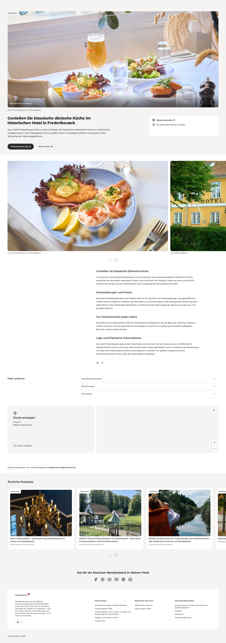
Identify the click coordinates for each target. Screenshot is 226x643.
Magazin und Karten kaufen (106, 617)
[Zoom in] (214, 442)
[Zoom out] (214, 449)
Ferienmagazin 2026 (103, 609)
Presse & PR (100, 621)
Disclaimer (179, 614)
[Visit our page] (96, 579)
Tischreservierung (19, 146)
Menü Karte (44, 146)
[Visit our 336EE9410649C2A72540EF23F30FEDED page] (116, 579)
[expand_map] (214, 410)
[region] (157, 429)
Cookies (178, 611)
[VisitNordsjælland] (22, 594)
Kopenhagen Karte (143, 609)
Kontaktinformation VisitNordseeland (111, 605)
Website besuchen (164, 120)
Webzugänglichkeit (183, 617)
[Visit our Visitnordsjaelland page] (109, 579)
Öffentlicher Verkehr (144, 605)
